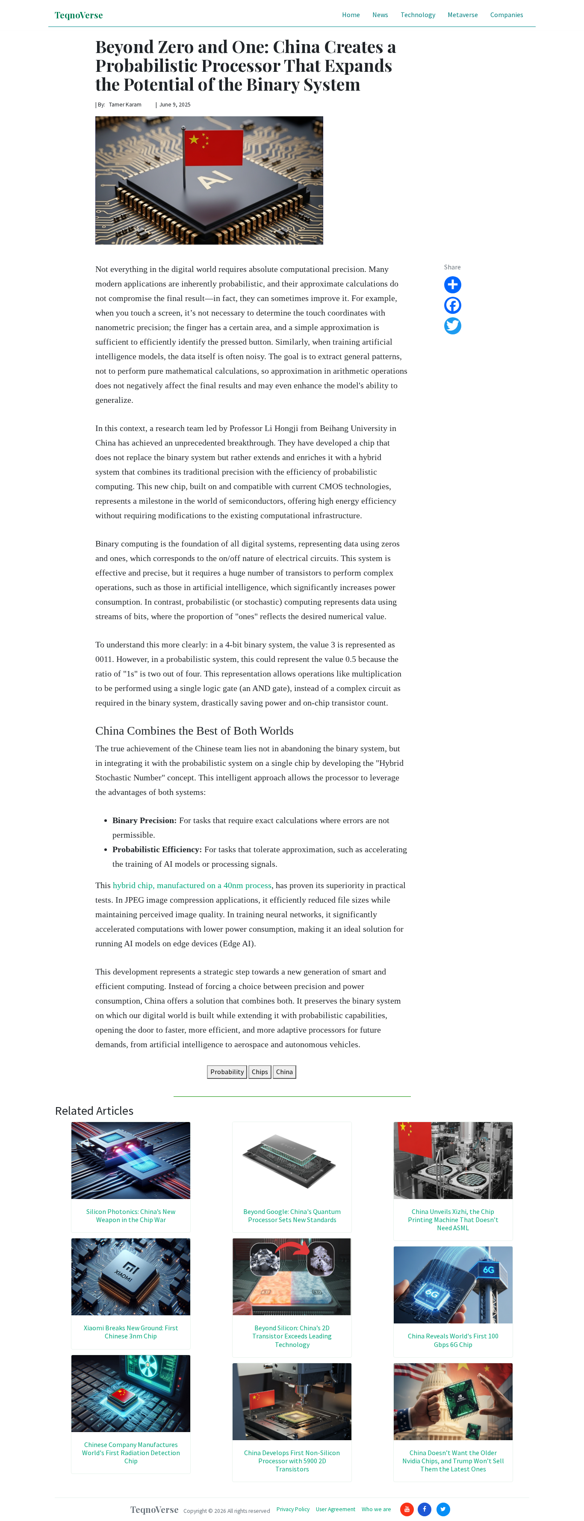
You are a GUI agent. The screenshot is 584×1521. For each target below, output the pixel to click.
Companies (506, 14)
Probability (227, 1071)
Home (351, 14)
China (284, 1071)
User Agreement (335, 1509)
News (380, 14)
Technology (418, 14)
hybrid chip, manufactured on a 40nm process (192, 885)
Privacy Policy (293, 1509)
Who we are (376, 1509)
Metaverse (463, 14)
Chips (260, 1071)
